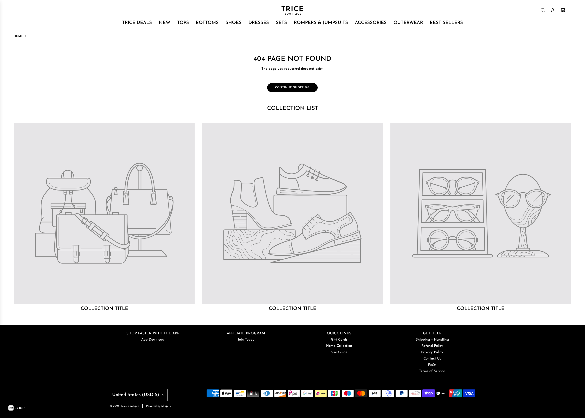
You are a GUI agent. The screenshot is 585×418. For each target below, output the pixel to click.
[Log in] (553, 10)
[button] (16, 407)
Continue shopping (292, 87)
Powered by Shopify (158, 406)
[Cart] (563, 10)
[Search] (543, 10)
